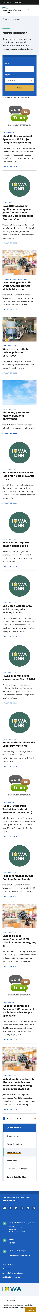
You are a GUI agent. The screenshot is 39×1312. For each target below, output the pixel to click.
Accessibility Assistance (12, 1273)
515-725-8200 (14, 1243)
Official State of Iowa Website (11, 2)
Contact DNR (7, 1265)
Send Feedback (8, 1301)
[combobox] (19, 80)
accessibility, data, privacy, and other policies (17, 1306)
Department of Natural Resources (11, 11)
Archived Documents (11, 1277)
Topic (7, 75)
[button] (30, 1309)
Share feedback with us (19, 1256)
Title (7, 63)
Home (7, 19)
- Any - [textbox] (11, 80)
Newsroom (17, 19)
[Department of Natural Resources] (7, 8)
